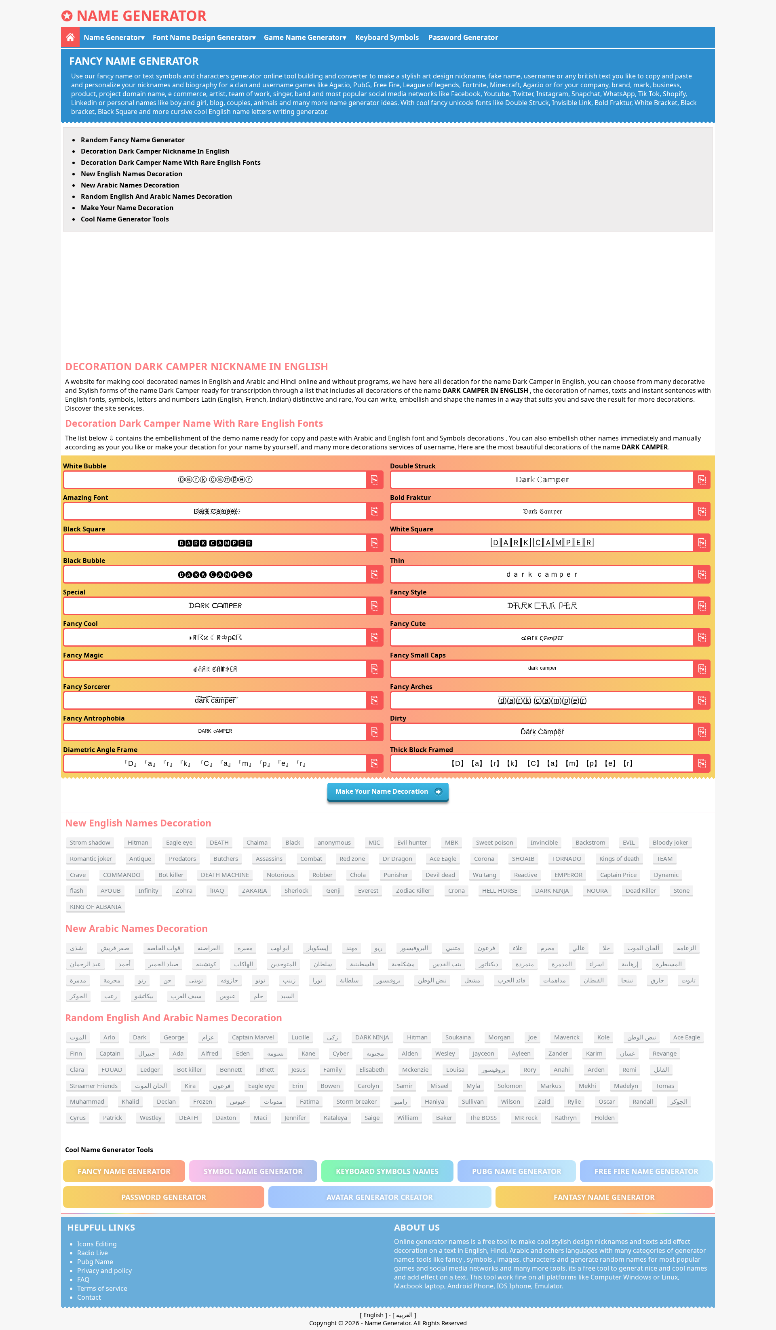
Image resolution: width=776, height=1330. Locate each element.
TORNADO (567, 858)
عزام (208, 1037)
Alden (410, 1053)
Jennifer (295, 1117)
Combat (311, 858)
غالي (578, 948)
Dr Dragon (397, 858)
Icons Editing (97, 1243)
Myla (473, 1085)
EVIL (629, 842)
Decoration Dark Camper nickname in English (155, 151)
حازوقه (229, 980)
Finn (76, 1053)
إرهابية (630, 964)
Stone (682, 890)
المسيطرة (669, 964)
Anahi (562, 1069)
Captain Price (618, 875)
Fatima (309, 1101)
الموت (78, 1037)
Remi (629, 1069)
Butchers (225, 858)
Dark (139, 1037)
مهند (351, 948)
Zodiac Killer (413, 890)
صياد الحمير (163, 964)
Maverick (567, 1037)
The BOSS (483, 1117)
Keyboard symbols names (387, 1171)
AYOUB (111, 890)
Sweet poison (494, 842)
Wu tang (484, 875)
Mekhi (587, 1085)
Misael (439, 1085)
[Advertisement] (388, 295)
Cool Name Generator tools (125, 219)
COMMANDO (122, 875)
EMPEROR (568, 875)
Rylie (574, 1101)
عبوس (227, 996)
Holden (605, 1117)
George (174, 1037)
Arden (596, 1069)
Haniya (434, 1101)
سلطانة (349, 980)
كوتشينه (206, 964)
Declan (166, 1101)
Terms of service (102, 1288)
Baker (444, 1117)
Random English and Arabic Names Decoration (156, 196)
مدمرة (78, 980)
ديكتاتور (488, 964)
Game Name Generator (303, 37)
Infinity (148, 890)
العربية (404, 1315)
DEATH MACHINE (225, 875)
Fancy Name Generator (124, 1171)
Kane (308, 1053)
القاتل (661, 1069)
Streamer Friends (94, 1085)
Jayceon (483, 1053)
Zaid (544, 1101)
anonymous (334, 842)
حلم (258, 996)
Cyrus (78, 1117)
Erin (297, 1085)
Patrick (112, 1117)
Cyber (341, 1053)
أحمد (124, 964)
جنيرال (146, 1053)
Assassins (269, 858)
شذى (76, 948)
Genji (333, 890)
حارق (657, 980)
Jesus (298, 1069)
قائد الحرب (511, 980)
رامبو (400, 1101)
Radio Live (92, 1252)
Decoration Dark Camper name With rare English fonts (171, 162)
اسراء (596, 964)
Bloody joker (670, 842)
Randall (643, 1101)
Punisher (396, 875)
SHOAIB (523, 858)
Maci (260, 1117)
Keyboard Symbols (387, 37)
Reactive (525, 875)
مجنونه (375, 1053)
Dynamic (666, 875)
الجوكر (78, 996)
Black (292, 842)
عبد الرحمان (85, 964)
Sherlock (296, 890)
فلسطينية (362, 964)
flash (76, 890)
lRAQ (217, 890)
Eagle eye (179, 842)
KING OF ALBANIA (96, 906)
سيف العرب (186, 996)
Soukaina (458, 1037)
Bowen (330, 1085)
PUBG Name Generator (516, 1171)
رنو (142, 980)
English (373, 1315)
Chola (358, 875)
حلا (606, 948)
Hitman (138, 842)
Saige (372, 1117)
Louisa (455, 1069)
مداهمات (554, 980)
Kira (190, 1085)
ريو (378, 948)
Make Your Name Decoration (127, 207)
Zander (558, 1053)
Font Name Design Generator (202, 37)
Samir (404, 1085)
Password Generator (463, 37)
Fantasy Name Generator (604, 1197)
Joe (532, 1037)
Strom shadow (90, 842)
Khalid (130, 1101)
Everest (368, 890)
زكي (332, 1037)
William (407, 1117)
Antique (140, 858)
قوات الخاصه (163, 948)
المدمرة (562, 964)
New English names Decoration (132, 173)
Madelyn (626, 1085)
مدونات (273, 1101)
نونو (260, 980)
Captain (109, 1053)
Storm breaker (357, 1101)
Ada (178, 1053)
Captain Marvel (253, 1037)
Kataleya (335, 1117)
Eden (243, 1053)
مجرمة (111, 980)
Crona (456, 890)
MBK (451, 842)
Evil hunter (412, 842)
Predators (182, 858)
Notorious (281, 875)
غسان (627, 1053)
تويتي (196, 980)
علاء (518, 948)
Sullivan (473, 1101)
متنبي (453, 948)
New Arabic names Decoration (130, 185)
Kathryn (566, 1117)
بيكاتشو (144, 996)
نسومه (275, 1053)
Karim (594, 1053)
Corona (484, 858)
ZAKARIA (254, 890)
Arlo (109, 1037)
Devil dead (440, 875)
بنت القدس (446, 964)
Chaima (257, 842)
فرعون (486, 948)
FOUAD (111, 1069)
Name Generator (141, 15)
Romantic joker (91, 858)
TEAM (665, 858)
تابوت (688, 980)
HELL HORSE (499, 890)
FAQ (83, 1279)
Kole (603, 1037)
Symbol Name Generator (253, 1171)
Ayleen (521, 1053)
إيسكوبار (317, 948)
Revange (665, 1053)
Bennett (231, 1069)
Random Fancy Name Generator (133, 139)
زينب (289, 980)
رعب (110, 996)
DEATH (219, 842)
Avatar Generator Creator (380, 1197)
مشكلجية (403, 964)
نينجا (627, 980)
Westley (151, 1117)
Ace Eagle (443, 858)
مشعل (472, 980)
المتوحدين (283, 964)
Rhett (266, 1069)
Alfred (209, 1053)
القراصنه (209, 948)
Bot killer (170, 875)
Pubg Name (95, 1261)
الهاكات (243, 964)
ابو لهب (279, 948)
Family (332, 1069)
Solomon (510, 1085)
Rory (529, 1069)
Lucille (300, 1037)
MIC (374, 842)
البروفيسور (414, 948)
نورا (317, 980)
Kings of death (619, 858)
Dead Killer (641, 890)
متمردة (525, 964)
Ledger (150, 1069)
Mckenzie (415, 1069)
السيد (287, 996)
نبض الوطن (432, 980)
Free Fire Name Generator (646, 1171)
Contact (89, 1297)
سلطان (323, 964)
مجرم (547, 948)
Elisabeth (371, 1069)
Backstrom (590, 842)
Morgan (499, 1037)
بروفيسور (389, 980)
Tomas (665, 1085)
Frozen (202, 1101)
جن (167, 980)
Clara (77, 1069)
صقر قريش (115, 948)
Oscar (607, 1101)
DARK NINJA (552, 890)
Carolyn (368, 1085)
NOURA (597, 890)
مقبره (245, 948)
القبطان (594, 980)
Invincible (544, 842)
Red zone (352, 858)
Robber (322, 875)
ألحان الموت (643, 948)
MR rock (526, 1117)
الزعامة (686, 948)
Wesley (445, 1053)
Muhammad (87, 1101)
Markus (550, 1085)
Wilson (510, 1101)
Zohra (184, 890)
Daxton (226, 1117)
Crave (78, 875)
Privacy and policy (104, 1270)
